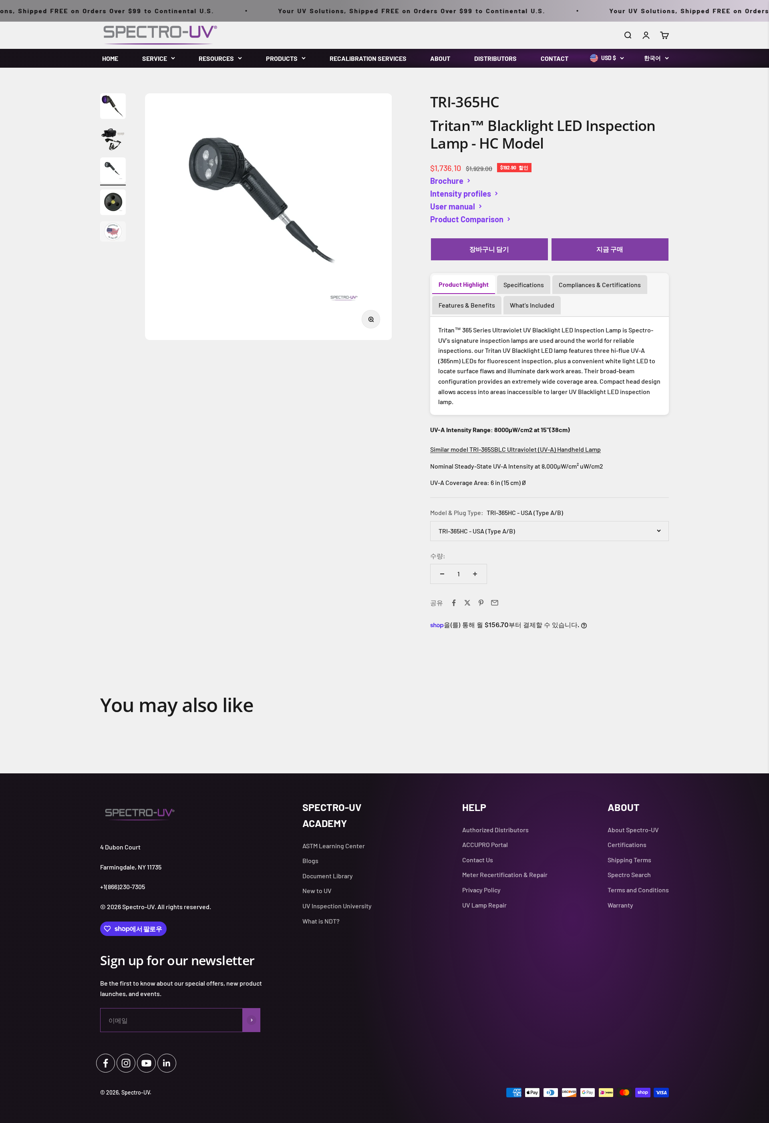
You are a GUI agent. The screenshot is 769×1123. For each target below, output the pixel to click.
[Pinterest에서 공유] (481, 603)
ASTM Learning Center (333, 845)
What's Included (532, 305)
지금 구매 (609, 249)
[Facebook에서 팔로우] (105, 1063)
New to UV (317, 890)
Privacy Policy (481, 890)
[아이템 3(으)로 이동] (113, 171)
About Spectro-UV (633, 829)
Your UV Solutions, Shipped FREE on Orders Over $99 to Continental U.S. (386, 10)
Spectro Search (629, 874)
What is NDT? (321, 921)
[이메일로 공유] (494, 603)
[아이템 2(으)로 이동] (113, 139)
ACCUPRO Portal (485, 844)
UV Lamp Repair (484, 905)
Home (110, 58)
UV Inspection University (337, 906)
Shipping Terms (629, 859)
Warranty (620, 905)
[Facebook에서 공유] (454, 603)
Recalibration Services (368, 58)
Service (154, 58)
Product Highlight (464, 284)
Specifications (523, 284)
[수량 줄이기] (442, 574)
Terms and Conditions (638, 890)
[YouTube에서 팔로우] (146, 1063)
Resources (216, 58)
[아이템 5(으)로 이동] (113, 232)
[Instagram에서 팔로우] (126, 1063)
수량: (437, 555)
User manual (452, 206)
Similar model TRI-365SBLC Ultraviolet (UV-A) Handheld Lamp (515, 449)
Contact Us (477, 859)
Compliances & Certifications (600, 284)
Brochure (446, 180)
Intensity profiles (460, 193)
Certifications (627, 844)
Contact (554, 58)
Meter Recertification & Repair (505, 874)
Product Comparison (466, 219)
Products (282, 58)
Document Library (327, 875)
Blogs (310, 860)
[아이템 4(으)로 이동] (113, 203)
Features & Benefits (467, 305)
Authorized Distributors (495, 829)
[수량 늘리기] (475, 574)
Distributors (495, 58)
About (440, 58)
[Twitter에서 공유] (467, 603)
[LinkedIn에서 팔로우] (166, 1063)
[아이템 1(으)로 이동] (113, 107)
